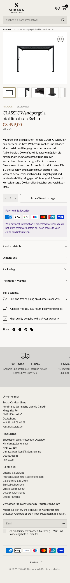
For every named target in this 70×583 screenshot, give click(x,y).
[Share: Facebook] (13, 329)
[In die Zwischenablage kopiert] (31, 329)
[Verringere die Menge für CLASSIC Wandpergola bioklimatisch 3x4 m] (5, 198)
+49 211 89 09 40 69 (14, 422)
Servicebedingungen (13, 484)
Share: (6, 329)
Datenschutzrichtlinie (14, 492)
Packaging (9, 269)
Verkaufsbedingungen (14, 488)
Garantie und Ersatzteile (15, 480)
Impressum (8, 459)
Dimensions (10, 257)
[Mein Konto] (57, 8)
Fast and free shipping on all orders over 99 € (35, 298)
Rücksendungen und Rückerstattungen (23, 476)
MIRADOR (8, 106)
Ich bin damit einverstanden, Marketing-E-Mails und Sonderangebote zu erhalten (36, 532)
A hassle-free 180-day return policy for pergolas (36, 308)
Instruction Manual (14, 280)
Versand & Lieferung (13, 472)
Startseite (7, 29)
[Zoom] (60, 39)
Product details (12, 246)
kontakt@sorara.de (12, 426)
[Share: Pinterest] (26, 329)
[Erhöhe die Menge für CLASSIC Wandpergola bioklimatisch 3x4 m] (15, 198)
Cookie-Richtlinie (11, 496)
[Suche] (62, 20)
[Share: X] (20, 329)
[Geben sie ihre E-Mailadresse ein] (63, 523)
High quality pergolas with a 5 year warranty (34, 318)
